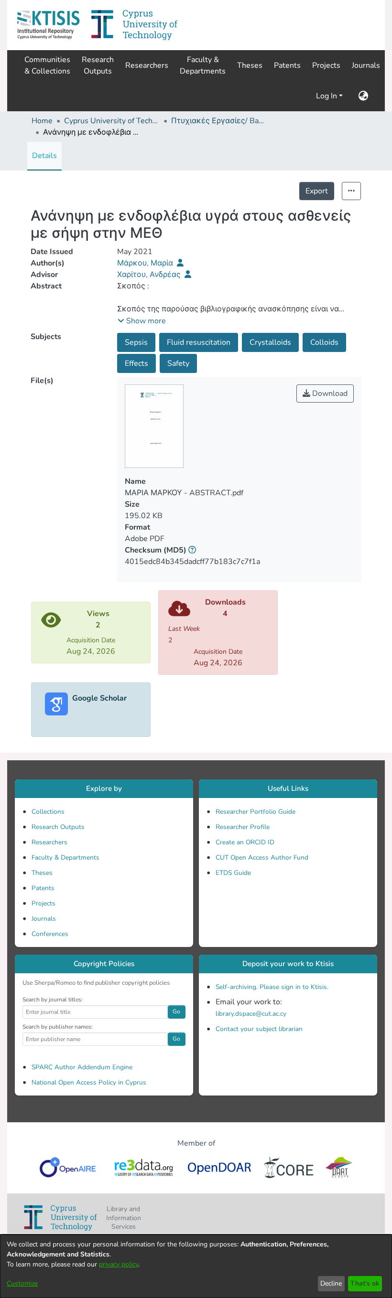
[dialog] (196, 1266)
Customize (22, 1283)
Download (329, 393)
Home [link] (42, 121)
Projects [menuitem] (326, 65)
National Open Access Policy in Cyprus (89, 1082)
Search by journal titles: (52, 999)
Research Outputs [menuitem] (98, 65)
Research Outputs (58, 826)
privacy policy (118, 1264)
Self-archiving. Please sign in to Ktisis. (272, 986)
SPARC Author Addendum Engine (82, 1067)
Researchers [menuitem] (146, 65)
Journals (44, 918)
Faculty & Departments (65, 857)
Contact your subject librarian (259, 1028)
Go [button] (176, 1011)
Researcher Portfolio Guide (255, 811)
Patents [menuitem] (287, 65)
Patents (43, 888)
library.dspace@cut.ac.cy (251, 1013)
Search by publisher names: (57, 1027)
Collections (48, 811)
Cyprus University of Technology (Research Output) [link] (112, 121)
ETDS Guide (233, 872)
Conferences (50, 933)
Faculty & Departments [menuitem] (203, 65)
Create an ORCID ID (245, 842)
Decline (331, 1283)
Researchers (49, 842)
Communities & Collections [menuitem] (47, 65)
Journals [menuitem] (366, 65)
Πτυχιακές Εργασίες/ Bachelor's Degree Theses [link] (219, 121)
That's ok (364, 1283)
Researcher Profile (243, 826)
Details (44, 155)
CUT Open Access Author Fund (262, 857)
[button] (48, 25)
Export (316, 191)
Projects (43, 903)
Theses (42, 872)
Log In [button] (327, 96)
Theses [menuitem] (249, 65)
